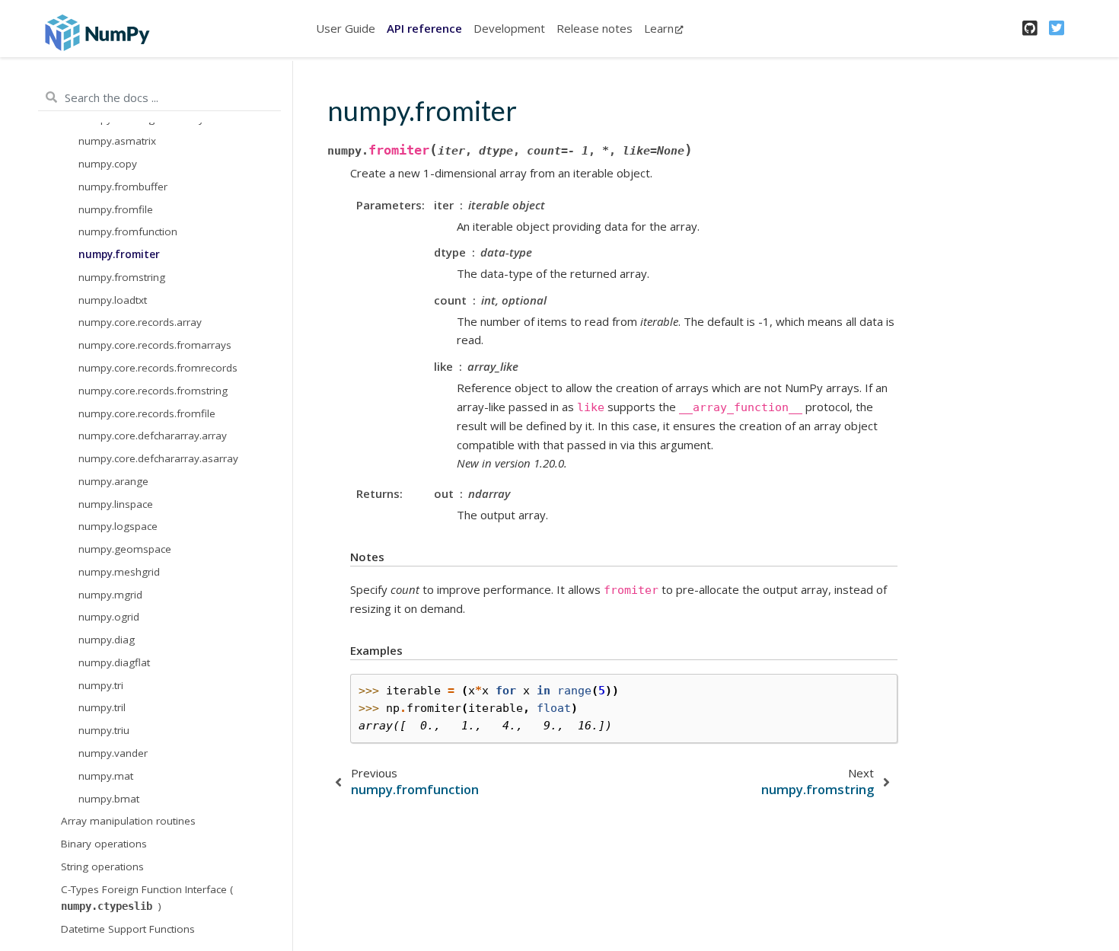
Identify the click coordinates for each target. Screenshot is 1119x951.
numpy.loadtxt (112, 299)
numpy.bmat (108, 798)
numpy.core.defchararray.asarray (158, 458)
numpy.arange (113, 481)
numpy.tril (102, 707)
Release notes (594, 28)
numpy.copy (107, 164)
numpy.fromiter (119, 254)
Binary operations (104, 843)
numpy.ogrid (108, 617)
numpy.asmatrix (117, 141)
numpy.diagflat (114, 662)
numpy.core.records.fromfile (146, 413)
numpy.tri (100, 684)
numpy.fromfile (115, 208)
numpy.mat (105, 775)
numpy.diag (106, 639)
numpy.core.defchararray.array (152, 435)
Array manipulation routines (128, 821)
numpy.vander (113, 753)
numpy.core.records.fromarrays (154, 345)
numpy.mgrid (110, 594)
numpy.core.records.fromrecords (158, 368)
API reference (424, 28)
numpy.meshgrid (119, 572)
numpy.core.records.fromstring (153, 390)
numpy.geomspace (124, 549)
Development (509, 28)
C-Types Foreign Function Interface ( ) (147, 897)
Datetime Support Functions (128, 928)
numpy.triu (103, 730)
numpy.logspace (118, 526)
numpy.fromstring (121, 277)
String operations (102, 866)
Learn (659, 28)
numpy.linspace (115, 503)
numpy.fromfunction (127, 231)
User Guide (345, 28)
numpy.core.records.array (140, 322)
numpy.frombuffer (122, 186)
